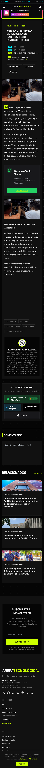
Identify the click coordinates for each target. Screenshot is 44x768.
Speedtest (6, 723)
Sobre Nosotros (8, 736)
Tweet (30, 67)
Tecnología (6, 719)
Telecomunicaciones (17, 26)
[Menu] (4, 6)
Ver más (36, 474)
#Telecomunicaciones (14, 332)
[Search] (39, 6)
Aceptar (22, 764)
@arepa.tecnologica (19, 14)
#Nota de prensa (13, 326)
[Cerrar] (40, 10)
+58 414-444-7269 (12, 685)
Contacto (6, 747)
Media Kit (6, 744)
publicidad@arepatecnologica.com (19, 688)
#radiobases (28, 326)
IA (3, 705)
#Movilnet (24, 321)
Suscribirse (20, 642)
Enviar (14, 72)
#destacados (11, 321)
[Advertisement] (22, 299)
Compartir (16, 67)
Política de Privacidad (28, 759)
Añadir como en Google (18, 58)
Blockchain (7, 708)
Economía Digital (9, 712)
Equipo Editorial (8, 740)
